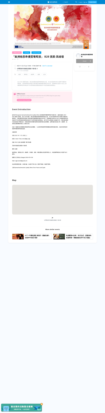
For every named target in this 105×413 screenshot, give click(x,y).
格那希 (32, 74)
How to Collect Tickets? (24, 100)
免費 (19, 74)
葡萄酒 (25, 74)
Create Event (92, 2)
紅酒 (44, 74)
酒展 (39, 74)
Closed (84, 61)
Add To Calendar (47, 66)
